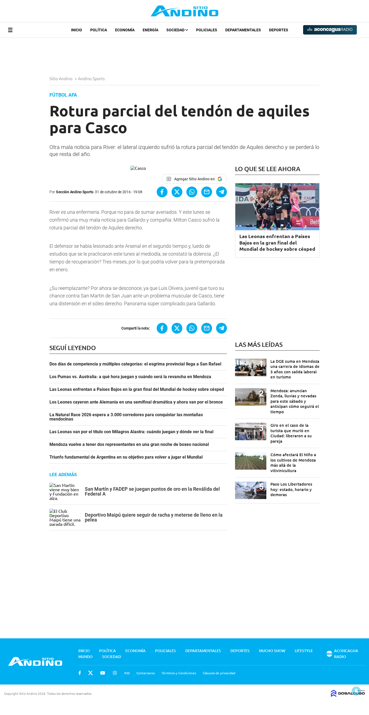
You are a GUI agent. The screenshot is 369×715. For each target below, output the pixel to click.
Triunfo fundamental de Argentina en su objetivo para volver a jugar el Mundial (126, 457)
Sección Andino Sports (74, 192)
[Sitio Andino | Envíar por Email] (206, 192)
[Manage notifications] (356, 691)
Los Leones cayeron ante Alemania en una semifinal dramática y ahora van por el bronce (136, 402)
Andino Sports (92, 78)
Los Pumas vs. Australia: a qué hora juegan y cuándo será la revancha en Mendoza (130, 377)
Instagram (115, 673)
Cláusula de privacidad (219, 673)
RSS (127, 673)
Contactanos (145, 673)
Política (98, 30)
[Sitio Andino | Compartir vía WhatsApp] (191, 192)
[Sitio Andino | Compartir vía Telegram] (221, 192)
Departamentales (243, 30)
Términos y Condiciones (179, 673)
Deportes (278, 30)
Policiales (206, 30)
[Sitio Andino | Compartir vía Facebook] (162, 192)
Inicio (76, 30)
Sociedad (175, 30)
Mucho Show (272, 650)
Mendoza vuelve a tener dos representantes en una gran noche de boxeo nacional (129, 444)
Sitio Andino (61, 78)
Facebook (79, 673)
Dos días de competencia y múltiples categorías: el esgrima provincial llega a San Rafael (135, 364)
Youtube (102, 673)
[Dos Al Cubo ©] (348, 695)
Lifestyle (304, 650)
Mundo (85, 656)
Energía (150, 30)
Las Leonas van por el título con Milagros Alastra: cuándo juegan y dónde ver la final (131, 432)
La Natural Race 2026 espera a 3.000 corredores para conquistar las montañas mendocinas (126, 417)
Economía (125, 30)
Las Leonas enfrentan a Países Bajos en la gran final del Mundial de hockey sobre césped (136, 389)
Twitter (90, 673)
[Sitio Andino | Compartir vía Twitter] (177, 192)
